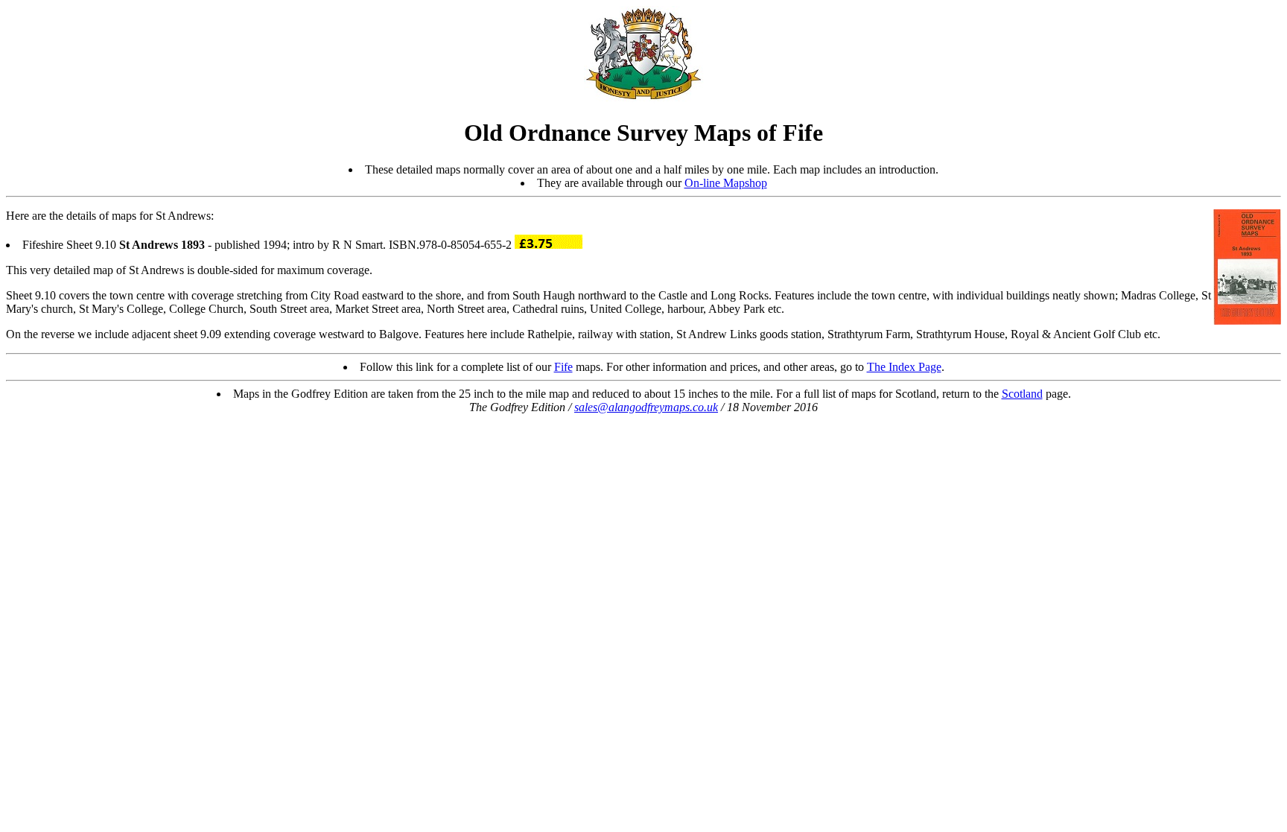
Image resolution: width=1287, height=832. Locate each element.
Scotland (1022, 393)
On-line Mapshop (725, 183)
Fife (563, 367)
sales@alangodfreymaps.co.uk (646, 407)
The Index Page (904, 367)
